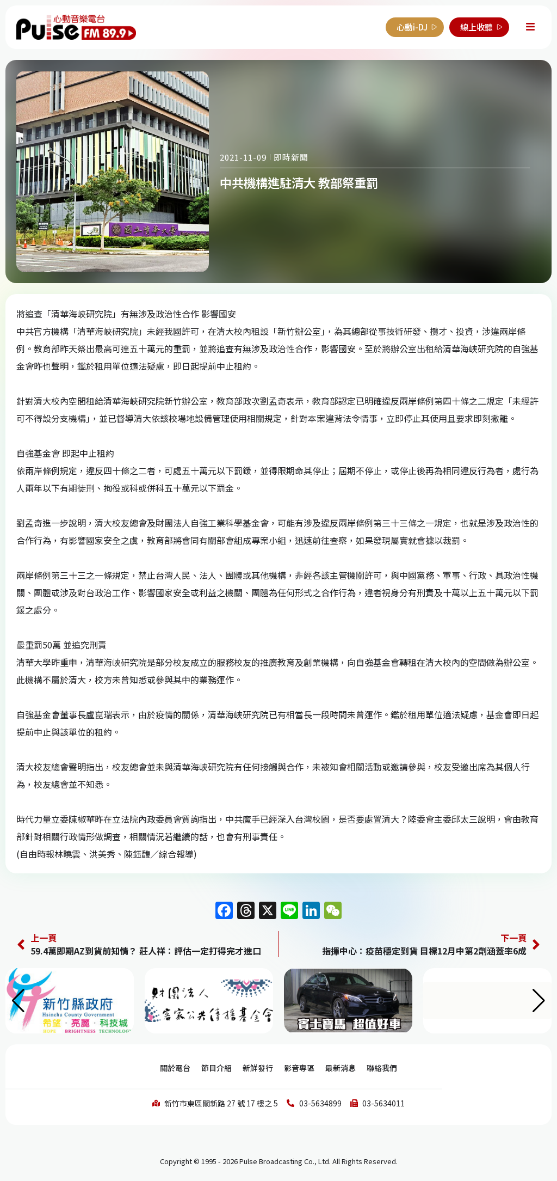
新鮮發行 (258, 1067)
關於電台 (175, 1067)
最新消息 (340, 1067)
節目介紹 (216, 1067)
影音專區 (299, 1067)
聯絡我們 (382, 1067)
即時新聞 (291, 157)
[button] (538, 1001)
